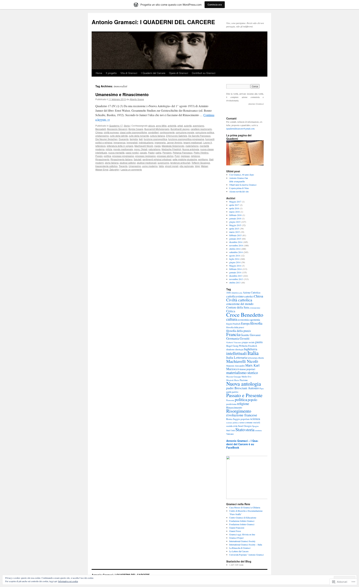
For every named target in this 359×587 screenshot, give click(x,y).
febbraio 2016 (235, 215)
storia (249, 429)
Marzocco (232, 369)
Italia (253, 352)
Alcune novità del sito (239, 191)
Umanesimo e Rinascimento (122, 94)
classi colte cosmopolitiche (133, 132)
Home (99, 73)
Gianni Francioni (236, 527)
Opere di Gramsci (178, 73)
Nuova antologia (190, 149)
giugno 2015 (234, 221)
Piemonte (230, 400)
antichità (172, 125)
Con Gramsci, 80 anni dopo (241, 174)
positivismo (231, 404)
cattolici (248, 296)
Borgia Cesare (135, 129)
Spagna (255, 426)
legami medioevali (192, 142)
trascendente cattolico (106, 166)
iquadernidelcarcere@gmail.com (240, 128)
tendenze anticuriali (180, 162)
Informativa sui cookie (68, 581)
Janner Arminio (174, 142)
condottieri (153, 132)
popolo (252, 399)
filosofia (256, 323)
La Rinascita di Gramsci (239, 547)
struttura (258, 430)
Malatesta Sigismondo (173, 145)
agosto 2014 (234, 255)
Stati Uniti (230, 430)
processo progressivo (123, 156)
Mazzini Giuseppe (233, 376)
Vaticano (230, 433)
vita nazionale (187, 166)
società (256, 422)
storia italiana (112, 162)
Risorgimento (238, 411)
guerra (259, 342)
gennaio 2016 (235, 218)
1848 (228, 292)
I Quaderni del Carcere (153, 73)
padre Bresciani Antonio (242, 388)
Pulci (177, 156)
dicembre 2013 (235, 275)
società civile (231, 425)
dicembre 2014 (235, 241)
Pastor (151, 152)
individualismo (146, 142)
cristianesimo (102, 135)
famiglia (134, 139)
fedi (141, 139)
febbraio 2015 (235, 235)
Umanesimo (135, 166)
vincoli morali (171, 166)
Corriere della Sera (237, 307)
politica (107, 156)
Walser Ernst (101, 169)
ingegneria (160, 142)
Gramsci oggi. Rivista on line (242, 534)
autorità (188, 125)
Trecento (123, 166)
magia (157, 145)
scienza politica (232, 422)
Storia (127, 125)
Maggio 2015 (235, 225)
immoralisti (132, 142)
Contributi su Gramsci (203, 73)
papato (143, 152)
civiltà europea (111, 132)
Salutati (137, 159)
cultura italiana (157, 135)
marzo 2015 (234, 231)
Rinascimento (102, 159)
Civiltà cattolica (239, 299)
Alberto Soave (137, 99)
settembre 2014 (236, 252)
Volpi (197, 166)
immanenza (119, 142)
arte (240, 292)
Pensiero (167, 152)
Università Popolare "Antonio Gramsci (246, 554)
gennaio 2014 (235, 272)
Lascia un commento (131, 169)
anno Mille (161, 125)
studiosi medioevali (147, 162)
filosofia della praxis (238, 331)
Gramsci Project (236, 537)
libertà (261, 357)
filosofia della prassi (235, 327)
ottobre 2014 (234, 248)
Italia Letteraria (236, 357)
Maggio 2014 (235, 265)
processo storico (165, 156)
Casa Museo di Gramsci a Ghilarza (244, 507)
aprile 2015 (234, 228)
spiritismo (203, 159)
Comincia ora (215, 4)
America (235, 292)
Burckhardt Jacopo (180, 129)
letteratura (100, 145)
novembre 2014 (236, 245)
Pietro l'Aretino (201, 152)
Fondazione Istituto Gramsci (241, 520)
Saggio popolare (241, 419)
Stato (240, 429)
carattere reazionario (201, 129)
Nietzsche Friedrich (171, 149)
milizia (109, 149)
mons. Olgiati (140, 149)
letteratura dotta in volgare (120, 145)
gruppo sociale (248, 342)
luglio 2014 (234, 258)
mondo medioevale (123, 149)
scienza (255, 419)
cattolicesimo (235, 296)
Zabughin (114, 169)
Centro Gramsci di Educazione (242, 517)
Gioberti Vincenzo (233, 342)
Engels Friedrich (233, 323)
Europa (245, 323)
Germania (232, 338)
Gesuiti (244, 338)
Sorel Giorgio (245, 426)
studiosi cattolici (128, 162)
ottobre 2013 (234, 282)
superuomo (163, 162)
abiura (151, 125)
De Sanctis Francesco (199, 135)
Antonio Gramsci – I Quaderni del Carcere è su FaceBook (242, 444)
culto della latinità (119, 135)
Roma (229, 419)
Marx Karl (252, 365)
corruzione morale (185, 132)
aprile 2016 (234, 208)
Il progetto (111, 73)
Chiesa (99, 132)
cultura (231, 319)
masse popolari (247, 369)
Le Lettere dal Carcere (238, 551)
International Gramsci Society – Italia (245, 544)
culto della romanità (139, 135)
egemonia (254, 319)
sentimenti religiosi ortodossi (156, 159)
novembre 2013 (236, 279)
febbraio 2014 (235, 268)
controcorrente (167, 132)
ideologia (239, 349)
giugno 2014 (234, 262)
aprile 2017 (234, 204)
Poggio (99, 156)
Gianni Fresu (235, 530)
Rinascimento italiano (122, 159)
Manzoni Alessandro (235, 365)
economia (243, 319)
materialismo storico (242, 372)
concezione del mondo (239, 304)
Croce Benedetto (244, 314)
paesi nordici (132, 152)
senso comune (246, 422)
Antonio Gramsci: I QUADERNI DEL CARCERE (153, 22)
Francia (233, 334)
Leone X (207, 142)
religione (195, 156)
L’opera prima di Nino (239, 188)
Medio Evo (246, 376)
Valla (161, 166)
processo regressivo (145, 156)
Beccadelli (100, 129)
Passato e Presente (244, 395)
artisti (180, 125)
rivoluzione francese (241, 414)
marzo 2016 (234, 211)
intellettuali (236, 353)
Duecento (124, 139)
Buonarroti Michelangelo (156, 129)
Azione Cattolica (251, 292)
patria (158, 152)
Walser (204, 166)
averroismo (198, 125)
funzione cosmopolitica (155, 139)
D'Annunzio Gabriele (176, 135)
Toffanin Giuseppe (200, 162)
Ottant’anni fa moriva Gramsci (242, 184)
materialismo (192, 145)
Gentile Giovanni (250, 335)
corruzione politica (204, 132)
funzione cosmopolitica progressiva (186, 139)
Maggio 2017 (235, 201)
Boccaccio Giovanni (117, 129)
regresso (185, 156)
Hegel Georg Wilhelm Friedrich (241, 345)
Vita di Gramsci (128, 73)
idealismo (230, 349)
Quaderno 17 (116, 125)
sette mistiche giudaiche (185, 159)
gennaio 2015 (235, 238)
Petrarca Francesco (183, 152)
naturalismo (154, 149)
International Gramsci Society (242, 541)
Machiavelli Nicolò (143, 145)
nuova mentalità (116, 152)
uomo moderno (150, 166)
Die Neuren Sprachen (106, 139)
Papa (262, 388)
